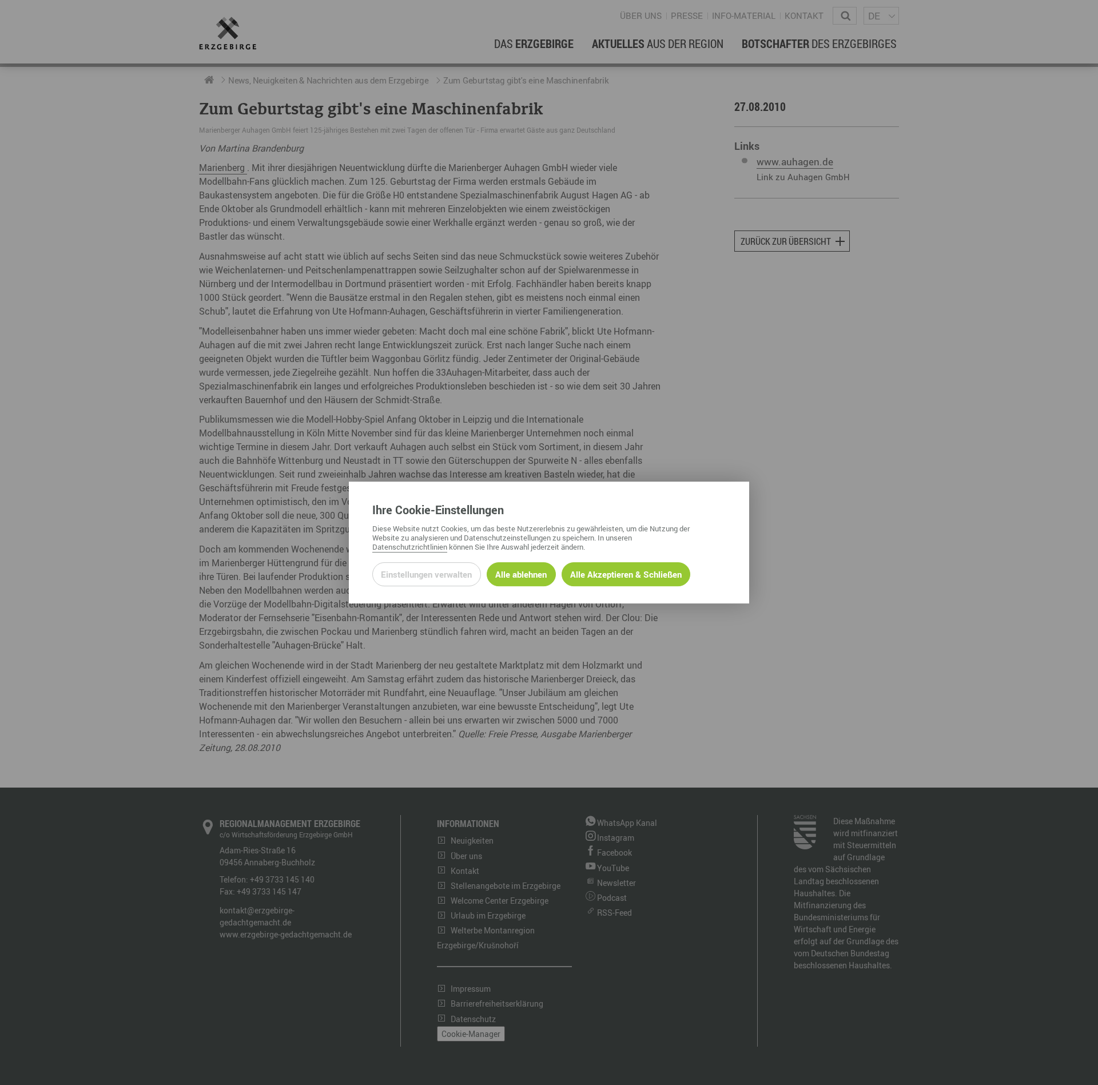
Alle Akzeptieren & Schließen (626, 574)
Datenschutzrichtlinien (409, 547)
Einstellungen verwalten (426, 574)
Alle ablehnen (521, 574)
